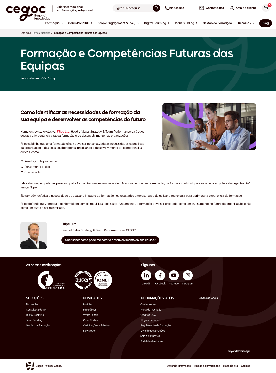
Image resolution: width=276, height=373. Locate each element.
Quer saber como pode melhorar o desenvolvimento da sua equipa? (110, 240)
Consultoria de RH (36, 309)
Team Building (34, 320)
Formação (32, 304)
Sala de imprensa (150, 336)
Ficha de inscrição (150, 309)
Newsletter (89, 330)
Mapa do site (230, 366)
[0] (265, 8)
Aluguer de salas (149, 320)
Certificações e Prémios (96, 325)
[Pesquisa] (156, 8)
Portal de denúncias (151, 341)
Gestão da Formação (38, 325)
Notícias (45, 33)
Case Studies (90, 320)
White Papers (90, 315)
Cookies (245, 366)
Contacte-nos (148, 304)
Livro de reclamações (152, 330)
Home (35, 33)
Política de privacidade (207, 366)
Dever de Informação (179, 366)
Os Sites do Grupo (208, 298)
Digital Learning (35, 315)
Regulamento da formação (155, 325)
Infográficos (89, 309)
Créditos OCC (148, 315)
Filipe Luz (63, 131)
